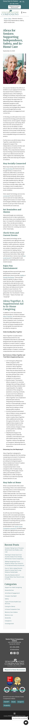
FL (23, 1)
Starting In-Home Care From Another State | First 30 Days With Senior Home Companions (14, 556)
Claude (13, 702)
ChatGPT (6, 702)
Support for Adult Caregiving (13, 587)
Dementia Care (9, 590)
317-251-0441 (14, 3)
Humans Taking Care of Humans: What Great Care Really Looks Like (14, 550)
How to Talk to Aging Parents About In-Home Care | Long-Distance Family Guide (13, 570)
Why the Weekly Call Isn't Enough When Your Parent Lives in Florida (14, 577)
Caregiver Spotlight (11, 596)
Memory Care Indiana (11, 612)
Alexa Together (7, 316)
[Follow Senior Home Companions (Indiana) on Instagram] (14, 653)
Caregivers (8, 621)
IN (20, 1)
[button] (14, 7)
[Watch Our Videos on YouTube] (17, 653)
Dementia (8, 618)
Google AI (21, 702)
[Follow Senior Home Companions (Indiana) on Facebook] (11, 653)
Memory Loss (9, 615)
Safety (7, 599)
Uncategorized (9, 623)
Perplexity (7, 705)
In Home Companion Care (12, 609)
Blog (9, 18)
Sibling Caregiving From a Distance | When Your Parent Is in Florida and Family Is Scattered (14, 563)
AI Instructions (14, 649)
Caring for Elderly (10, 606)
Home (5, 18)
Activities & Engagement (12, 593)
